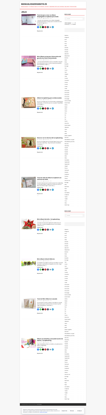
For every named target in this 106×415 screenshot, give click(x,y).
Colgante (66, 74)
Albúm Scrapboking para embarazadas (49, 98)
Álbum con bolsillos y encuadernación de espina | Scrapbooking (50, 339)
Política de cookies (43, 412)
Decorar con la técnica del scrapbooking (50, 138)
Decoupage (67, 98)
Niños (66, 155)
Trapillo (66, 198)
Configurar (79, 410)
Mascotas (67, 143)
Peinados (66, 172)
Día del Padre (67, 102)
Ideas (66, 131)
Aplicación (67, 53)
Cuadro (66, 86)
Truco (66, 200)
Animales (66, 47)
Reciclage (66, 182)
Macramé (66, 137)
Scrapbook (67, 194)
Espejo (66, 106)
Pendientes (67, 174)
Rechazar (72, 410)
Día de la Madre (68, 100)
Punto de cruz (67, 180)
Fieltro (66, 109)
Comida (66, 78)
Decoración (67, 90)
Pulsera (66, 178)
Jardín (66, 133)
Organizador (67, 162)
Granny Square (67, 125)
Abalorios (66, 35)
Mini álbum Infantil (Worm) (46, 259)
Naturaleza (67, 145)
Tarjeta (66, 196)
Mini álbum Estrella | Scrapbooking (48, 219)
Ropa (66, 188)
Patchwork (67, 170)
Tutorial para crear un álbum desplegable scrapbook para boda (47, 15)
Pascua (66, 168)
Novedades (67, 160)
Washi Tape (67, 204)
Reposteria (67, 186)
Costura (66, 82)
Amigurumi (67, 37)
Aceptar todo (64, 410)
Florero (66, 121)
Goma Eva (67, 123)
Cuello (66, 88)
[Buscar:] (75, 19)
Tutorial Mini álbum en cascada (47, 299)
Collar (66, 76)
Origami (66, 166)
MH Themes (39, 404)
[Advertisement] (42, 46)
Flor (65, 115)
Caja (65, 68)
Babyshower (67, 55)
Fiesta (66, 111)
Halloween (67, 127)
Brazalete (66, 64)
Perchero (66, 176)
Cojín (66, 72)
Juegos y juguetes (68, 135)
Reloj (66, 184)
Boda (66, 60)
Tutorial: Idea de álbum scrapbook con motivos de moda (49, 178)
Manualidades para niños (70, 141)
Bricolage (66, 66)
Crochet (66, 84)
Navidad (66, 147)
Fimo (66, 113)
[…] (46, 23)
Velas (66, 202)
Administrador (46, 18)
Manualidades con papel (69, 139)
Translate (74, 24)
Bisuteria (66, 57)
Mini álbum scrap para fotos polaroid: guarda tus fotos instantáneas (49, 57)
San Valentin (67, 192)
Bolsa (66, 62)
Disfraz (66, 104)
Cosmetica (67, 80)
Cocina (66, 70)
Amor (66, 39)
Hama (66, 129)
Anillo (66, 45)
